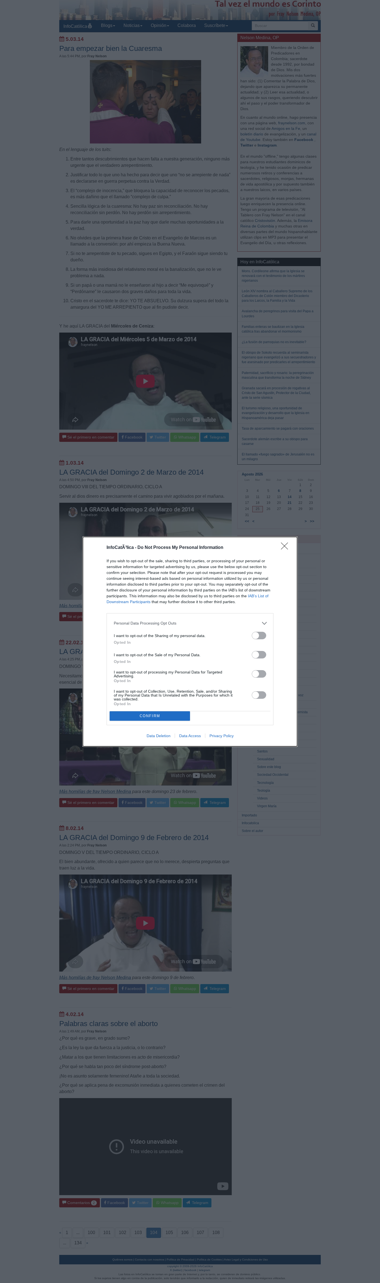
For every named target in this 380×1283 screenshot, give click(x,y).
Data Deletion (159, 736)
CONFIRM (150, 716)
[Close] (286, 548)
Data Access (190, 736)
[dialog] (190, 641)
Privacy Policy (221, 736)
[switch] (259, 635)
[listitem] (190, 623)
